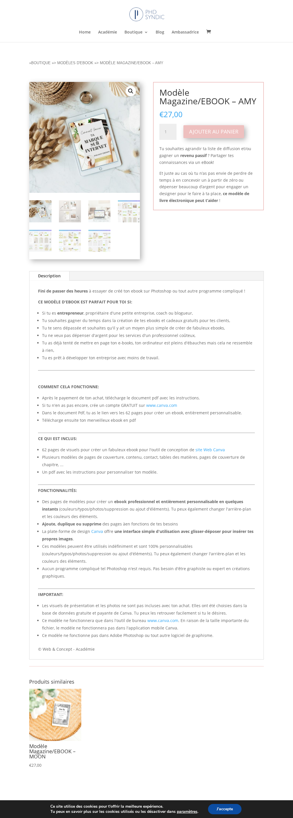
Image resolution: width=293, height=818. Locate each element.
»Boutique (40, 63)
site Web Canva (210, 449)
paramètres (187, 811)
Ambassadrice (185, 32)
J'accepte (225, 809)
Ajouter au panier (213, 131)
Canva (97, 531)
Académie (107, 32)
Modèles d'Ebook (75, 63)
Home (85, 32)
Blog (160, 32)
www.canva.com (161, 405)
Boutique (133, 32)
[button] (131, 91)
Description (49, 275)
